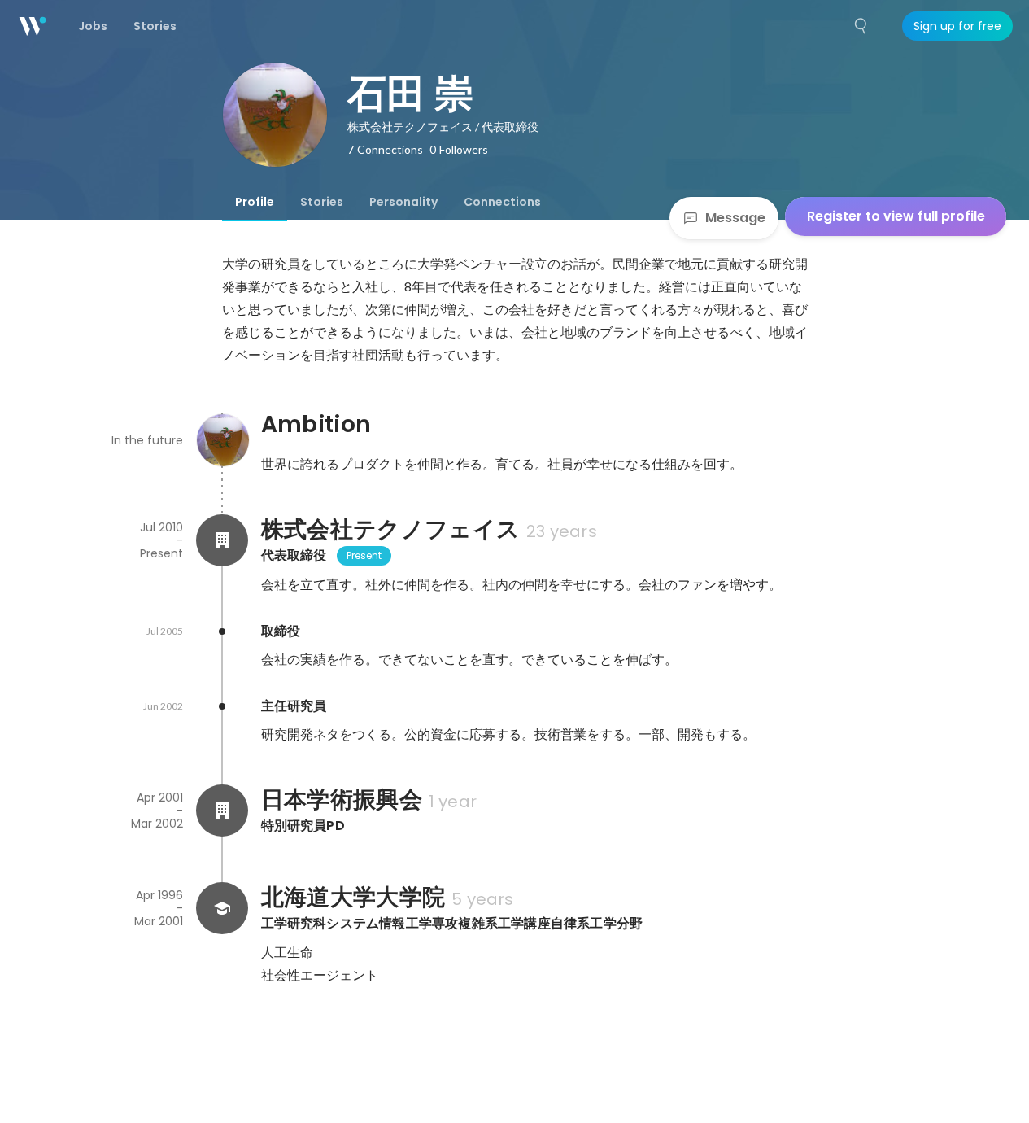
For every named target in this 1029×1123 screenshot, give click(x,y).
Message (735, 217)
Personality (403, 202)
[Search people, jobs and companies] (861, 26)
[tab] (254, 201)
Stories (321, 202)
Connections (502, 202)
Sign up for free (957, 26)
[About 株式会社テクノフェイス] (222, 540)
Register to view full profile (896, 216)
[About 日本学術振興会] (222, 810)
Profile (254, 202)
